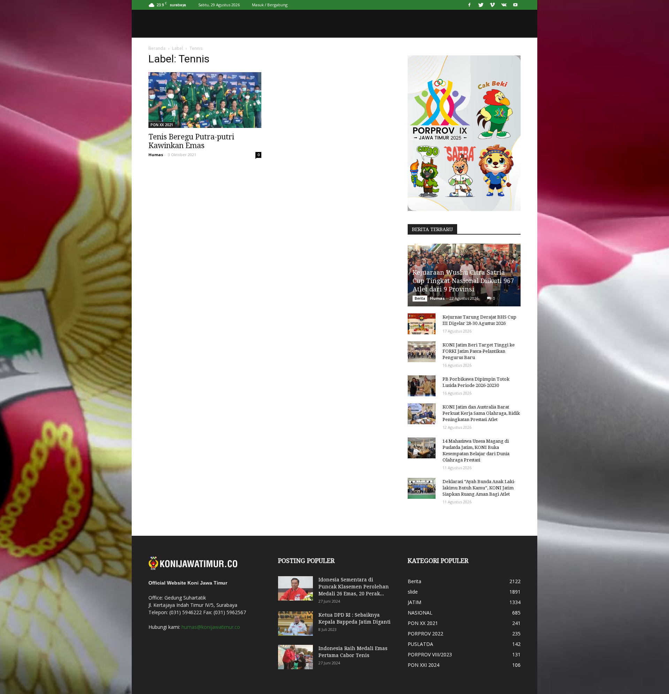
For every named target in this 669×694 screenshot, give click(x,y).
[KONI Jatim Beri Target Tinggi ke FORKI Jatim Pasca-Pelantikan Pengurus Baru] (422, 351)
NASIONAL (420, 612)
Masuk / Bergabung (269, 4)
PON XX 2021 (162, 124)
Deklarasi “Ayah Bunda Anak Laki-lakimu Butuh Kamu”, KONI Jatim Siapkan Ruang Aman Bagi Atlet (479, 488)
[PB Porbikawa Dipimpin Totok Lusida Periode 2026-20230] (422, 385)
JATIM (414, 602)
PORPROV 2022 (425, 633)
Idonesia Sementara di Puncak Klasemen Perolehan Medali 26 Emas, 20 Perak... (353, 586)
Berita (420, 298)
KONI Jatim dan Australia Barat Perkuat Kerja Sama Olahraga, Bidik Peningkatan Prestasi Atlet (481, 413)
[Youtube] (515, 5)
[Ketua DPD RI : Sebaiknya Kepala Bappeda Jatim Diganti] (295, 623)
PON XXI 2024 (423, 665)
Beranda (157, 48)
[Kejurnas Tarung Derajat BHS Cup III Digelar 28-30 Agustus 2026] (422, 323)
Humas (155, 154)
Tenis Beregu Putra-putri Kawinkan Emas (191, 141)
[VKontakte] (504, 5)
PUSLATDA (420, 644)
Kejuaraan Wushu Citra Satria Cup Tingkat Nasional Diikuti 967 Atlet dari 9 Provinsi (463, 281)
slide (413, 591)
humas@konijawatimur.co (211, 627)
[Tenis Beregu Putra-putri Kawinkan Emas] (204, 100)
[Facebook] (469, 5)
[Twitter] (481, 5)
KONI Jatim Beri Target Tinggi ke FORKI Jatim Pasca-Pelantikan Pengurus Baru (479, 351)
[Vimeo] (492, 5)
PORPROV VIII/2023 (430, 654)
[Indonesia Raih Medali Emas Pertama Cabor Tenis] (295, 657)
